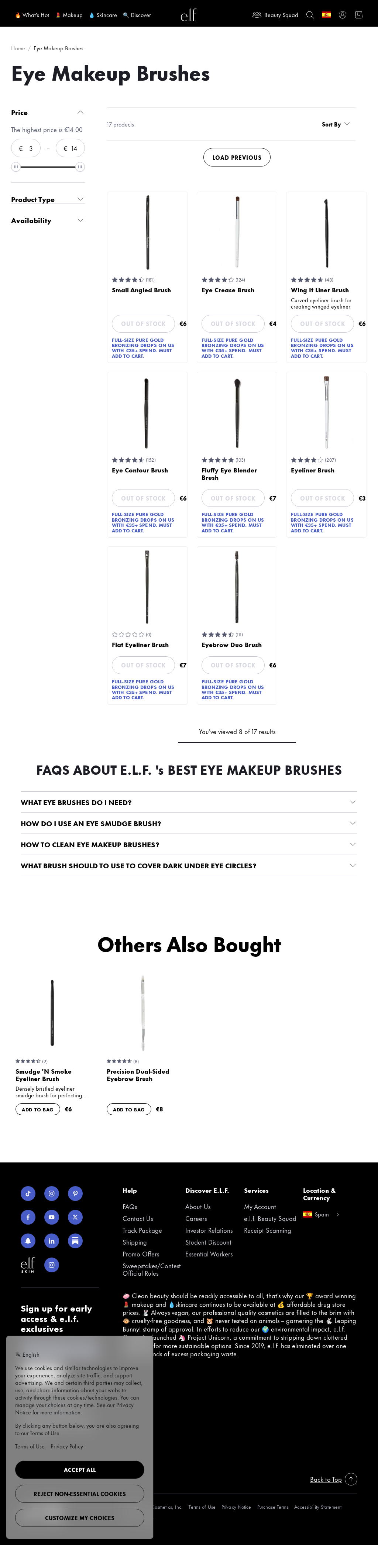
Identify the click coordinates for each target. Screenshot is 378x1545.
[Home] (189, 15)
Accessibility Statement (317, 1506)
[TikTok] (28, 1193)
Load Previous (237, 157)
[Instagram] (51, 1193)
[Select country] (326, 15)
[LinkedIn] (51, 1240)
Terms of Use (202, 1506)
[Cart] (358, 14)
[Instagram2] (51, 1265)
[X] (75, 1217)
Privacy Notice (236, 1506)
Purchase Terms (273, 1506)
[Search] (310, 14)
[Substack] (75, 1240)
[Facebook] (28, 1217)
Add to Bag (38, 1109)
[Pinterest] (75, 1193)
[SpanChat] (28, 1240)
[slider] (16, 167)
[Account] (342, 15)
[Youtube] (51, 1217)
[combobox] (337, 124)
